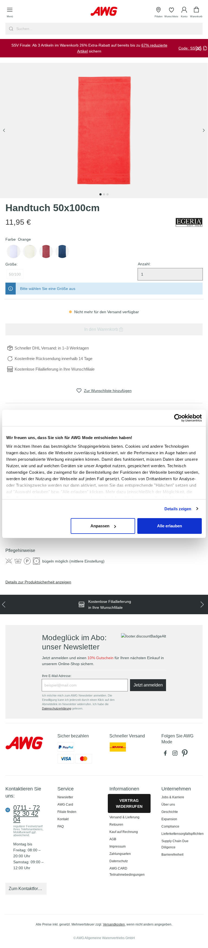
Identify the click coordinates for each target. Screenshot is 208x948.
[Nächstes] (204, 130)
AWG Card (65, 804)
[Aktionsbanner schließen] (198, 48)
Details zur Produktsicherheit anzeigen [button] (38, 582)
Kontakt (63, 819)
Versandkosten (114, 924)
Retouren (116, 824)
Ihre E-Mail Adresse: (57, 676)
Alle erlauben (169, 526)
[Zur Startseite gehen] (104, 11)
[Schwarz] (13, 251)
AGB (112, 839)
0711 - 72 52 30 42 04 (26, 814)
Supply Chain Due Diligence (174, 844)
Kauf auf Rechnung (123, 832)
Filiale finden (66, 812)
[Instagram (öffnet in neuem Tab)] (176, 754)
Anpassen (99, 526)
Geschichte (169, 812)
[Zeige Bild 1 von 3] (100, 194)
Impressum (117, 846)
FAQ (60, 826)
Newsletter (65, 797)
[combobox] (109, 29)
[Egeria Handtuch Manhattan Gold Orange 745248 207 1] (104, 130)
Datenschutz (118, 861)
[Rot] (46, 251)
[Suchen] (10, 29)
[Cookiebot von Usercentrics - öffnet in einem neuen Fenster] (178, 418)
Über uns (168, 804)
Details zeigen (177, 508)
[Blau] (62, 251)
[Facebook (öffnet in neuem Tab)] (166, 754)
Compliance (170, 826)
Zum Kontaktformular (28, 888)
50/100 (15, 274)
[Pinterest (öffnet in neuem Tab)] (185, 754)
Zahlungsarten (120, 854)
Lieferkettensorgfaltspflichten (182, 834)
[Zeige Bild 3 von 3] (107, 194)
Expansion (169, 819)
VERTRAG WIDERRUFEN (129, 803)
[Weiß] (30, 251)
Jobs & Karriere (172, 797)
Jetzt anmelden (148, 685)
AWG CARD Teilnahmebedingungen (127, 872)
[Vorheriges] (4, 130)
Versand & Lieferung (124, 817)
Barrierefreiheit (172, 855)
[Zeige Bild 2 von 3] (104, 194)
